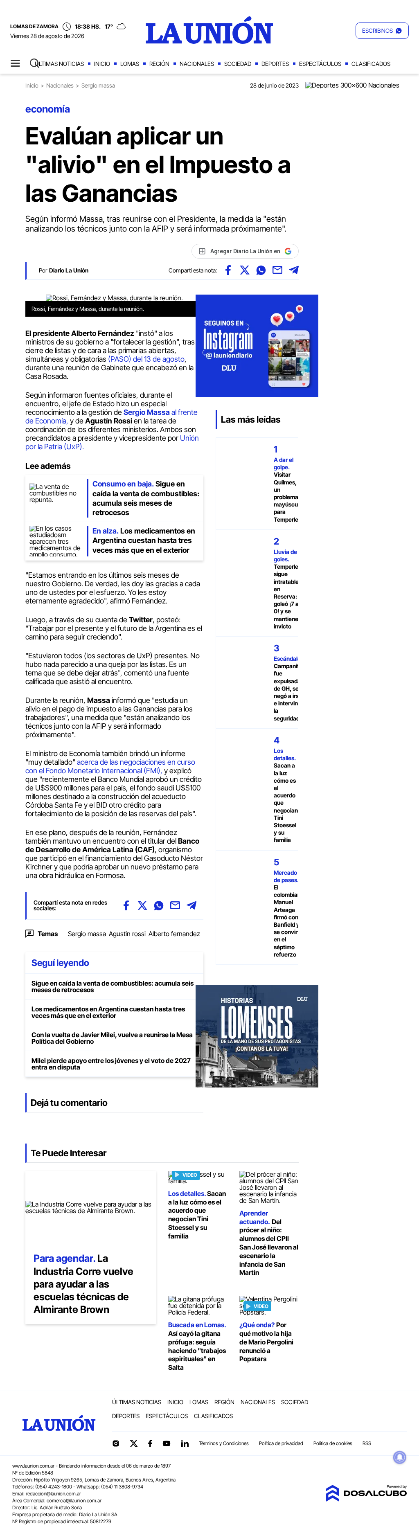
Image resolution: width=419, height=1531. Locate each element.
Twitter (134, 1443)
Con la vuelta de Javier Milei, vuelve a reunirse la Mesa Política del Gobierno (112, 1038)
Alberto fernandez (174, 934)
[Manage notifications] (399, 1457)
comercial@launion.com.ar (74, 1500)
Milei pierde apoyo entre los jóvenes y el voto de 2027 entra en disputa (111, 1063)
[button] (382, 31)
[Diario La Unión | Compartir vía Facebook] (228, 270)
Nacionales (197, 63)
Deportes (275, 63)
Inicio (102, 63)
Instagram (115, 1443)
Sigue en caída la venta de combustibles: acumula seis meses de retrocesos (113, 986)
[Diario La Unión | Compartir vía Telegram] (294, 270)
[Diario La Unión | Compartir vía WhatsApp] (261, 270)
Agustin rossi (127, 934)
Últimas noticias (59, 63)
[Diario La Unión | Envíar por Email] (277, 270)
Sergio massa (87, 934)
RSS (367, 1443)
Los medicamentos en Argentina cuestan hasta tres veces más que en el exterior (108, 1012)
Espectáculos (320, 63)
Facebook (150, 1443)
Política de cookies (332, 1443)
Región (159, 63)
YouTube (166, 1444)
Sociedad (237, 63)
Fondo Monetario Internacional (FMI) (103, 770)
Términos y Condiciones (224, 1443)
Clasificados (370, 63)
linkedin (184, 1443)
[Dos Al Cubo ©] (366, 1499)
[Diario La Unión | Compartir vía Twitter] (245, 270)
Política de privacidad (281, 1443)
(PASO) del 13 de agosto (146, 359)
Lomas (129, 63)
